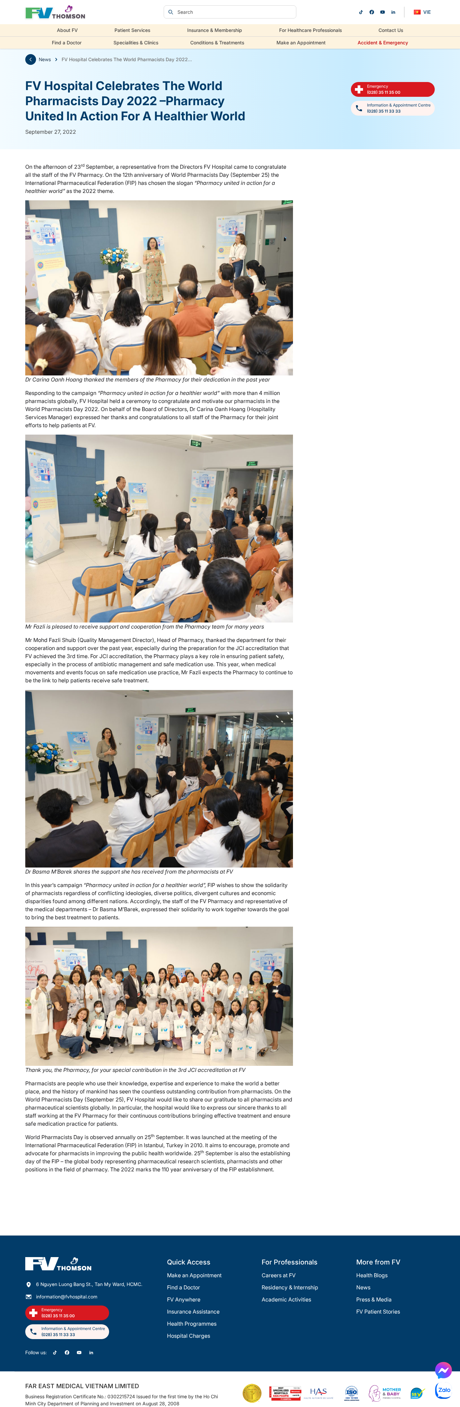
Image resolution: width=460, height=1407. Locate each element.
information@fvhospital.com (66, 1296)
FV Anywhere (183, 1299)
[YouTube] (382, 12)
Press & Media (374, 1299)
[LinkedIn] (393, 12)
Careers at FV (279, 1275)
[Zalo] (443, 1390)
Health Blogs (372, 1275)
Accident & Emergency (383, 42)
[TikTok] (361, 12)
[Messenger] (443, 1370)
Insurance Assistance (193, 1311)
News (45, 59)
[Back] (30, 59)
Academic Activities (286, 1299)
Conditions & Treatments (217, 42)
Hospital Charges (188, 1335)
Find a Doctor (66, 42)
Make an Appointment (301, 42)
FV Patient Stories (378, 1311)
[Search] (171, 12)
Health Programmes (192, 1323)
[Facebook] (371, 12)
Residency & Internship (290, 1287)
